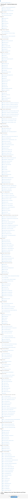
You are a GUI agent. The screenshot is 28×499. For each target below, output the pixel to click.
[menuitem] (0, 1)
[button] (0, 0)
